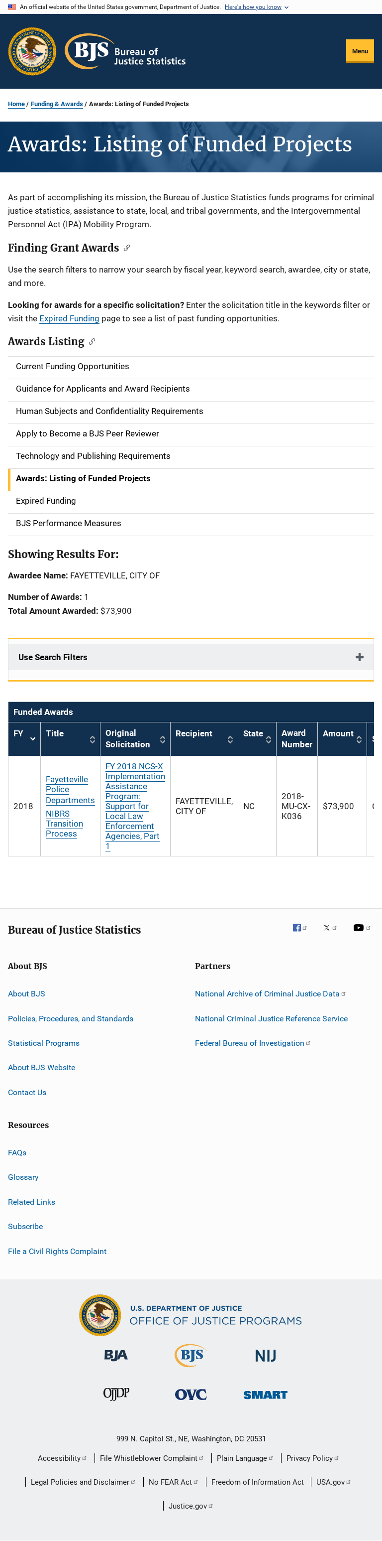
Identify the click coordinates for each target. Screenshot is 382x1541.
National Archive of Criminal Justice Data (267, 993)
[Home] (125, 51)
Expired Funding (69, 318)
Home (16, 104)
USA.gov (330, 1482)
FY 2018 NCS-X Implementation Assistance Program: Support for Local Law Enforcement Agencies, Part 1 (135, 806)
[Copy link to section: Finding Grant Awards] (124, 247)
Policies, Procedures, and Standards (70, 1018)
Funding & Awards (57, 104)
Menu (360, 51)
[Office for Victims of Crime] (191, 1402)
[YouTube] (364, 935)
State (253, 733)
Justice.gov (188, 1506)
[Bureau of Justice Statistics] (191, 1369)
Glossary (23, 1177)
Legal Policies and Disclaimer (80, 1482)
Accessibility (59, 1458)
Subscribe (25, 1226)
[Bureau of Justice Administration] (116, 1363)
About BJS (26, 993)
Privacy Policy (309, 1458)
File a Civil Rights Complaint (57, 1251)
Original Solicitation (127, 739)
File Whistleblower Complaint (148, 1458)
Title (55, 733)
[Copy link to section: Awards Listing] (90, 341)
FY (24, 739)
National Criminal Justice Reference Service (271, 1018)
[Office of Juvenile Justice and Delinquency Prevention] (116, 1403)
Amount (338, 733)
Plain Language (242, 1458)
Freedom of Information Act (257, 1482)
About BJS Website (41, 1067)
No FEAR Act (170, 1482)
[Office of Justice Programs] (32, 51)
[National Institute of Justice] (266, 1363)
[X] (334, 935)
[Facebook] (304, 935)
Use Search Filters (53, 657)
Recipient (194, 733)
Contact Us (27, 1092)
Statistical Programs (44, 1043)
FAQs (17, 1152)
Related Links (31, 1202)
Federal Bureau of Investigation (249, 1043)
